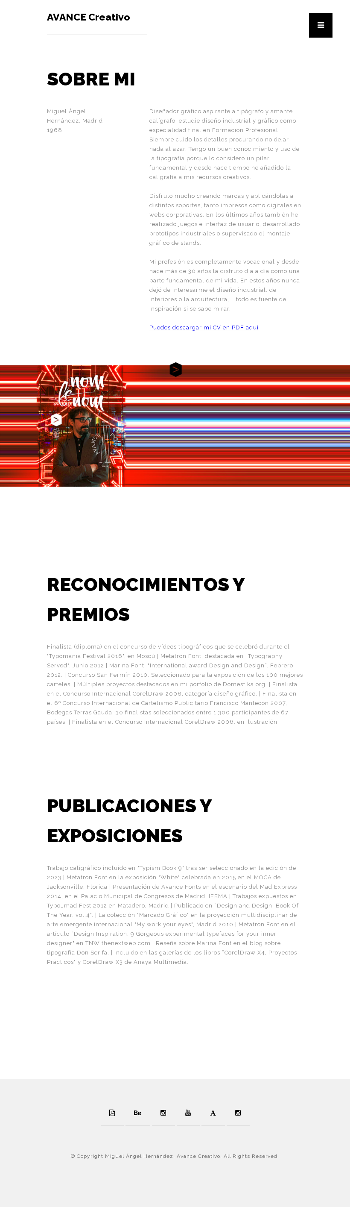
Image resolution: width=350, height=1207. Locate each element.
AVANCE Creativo (88, 17)
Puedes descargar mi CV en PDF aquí (204, 327)
